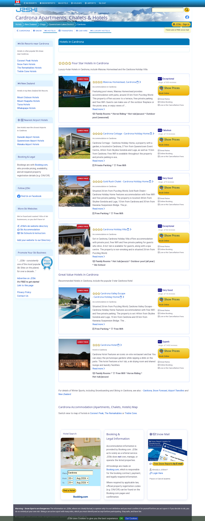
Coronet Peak (97, 413)
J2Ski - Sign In (182, 24)
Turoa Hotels (23, 104)
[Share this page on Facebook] (187, 18)
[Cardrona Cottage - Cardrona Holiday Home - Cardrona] (74, 142)
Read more (98, 109)
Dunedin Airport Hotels (28, 137)
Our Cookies (131, 518)
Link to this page (25, 285)
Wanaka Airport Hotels (28, 144)
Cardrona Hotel (109, 344)
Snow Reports (48, 3)
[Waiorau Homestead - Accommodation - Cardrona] (74, 91)
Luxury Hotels (101, 31)
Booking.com (41, 165)
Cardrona (24, 31)
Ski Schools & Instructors (32, 233)
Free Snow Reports (168, 464)
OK (121, 518)
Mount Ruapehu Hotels (28, 101)
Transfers (67, 31)
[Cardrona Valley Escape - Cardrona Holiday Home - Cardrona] (74, 303)
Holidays (78, 3)
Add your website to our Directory (33, 240)
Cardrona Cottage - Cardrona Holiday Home (126, 133)
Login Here (157, 473)
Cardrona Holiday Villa (115, 229)
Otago (43, 24)
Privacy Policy (24, 292)
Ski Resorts (31, 3)
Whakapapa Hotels (26, 108)
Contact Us (22, 296)
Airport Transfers (176, 390)
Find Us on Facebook (30, 196)
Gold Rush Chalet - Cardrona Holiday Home (126, 181)
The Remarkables (113, 413)
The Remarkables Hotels (29, 67)
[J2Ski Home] (26, 11)
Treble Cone (131, 413)
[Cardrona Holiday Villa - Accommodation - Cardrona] (74, 238)
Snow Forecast (160, 390)
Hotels (18, 24)
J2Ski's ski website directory (33, 226)
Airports (91, 3)
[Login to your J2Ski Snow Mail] (167, 450)
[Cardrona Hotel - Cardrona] (74, 354)
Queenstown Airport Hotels (30, 140)
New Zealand (31, 24)
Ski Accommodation (30, 229)
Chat (104, 3)
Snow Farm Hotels (26, 64)
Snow (38, 31)
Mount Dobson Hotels (28, 97)
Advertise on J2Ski (26, 278)
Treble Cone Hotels (26, 71)
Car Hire (83, 31)
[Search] (187, 10)
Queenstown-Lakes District (61, 24)
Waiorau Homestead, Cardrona (120, 82)
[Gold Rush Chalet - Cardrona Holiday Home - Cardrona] (74, 191)
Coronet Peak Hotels (27, 60)
